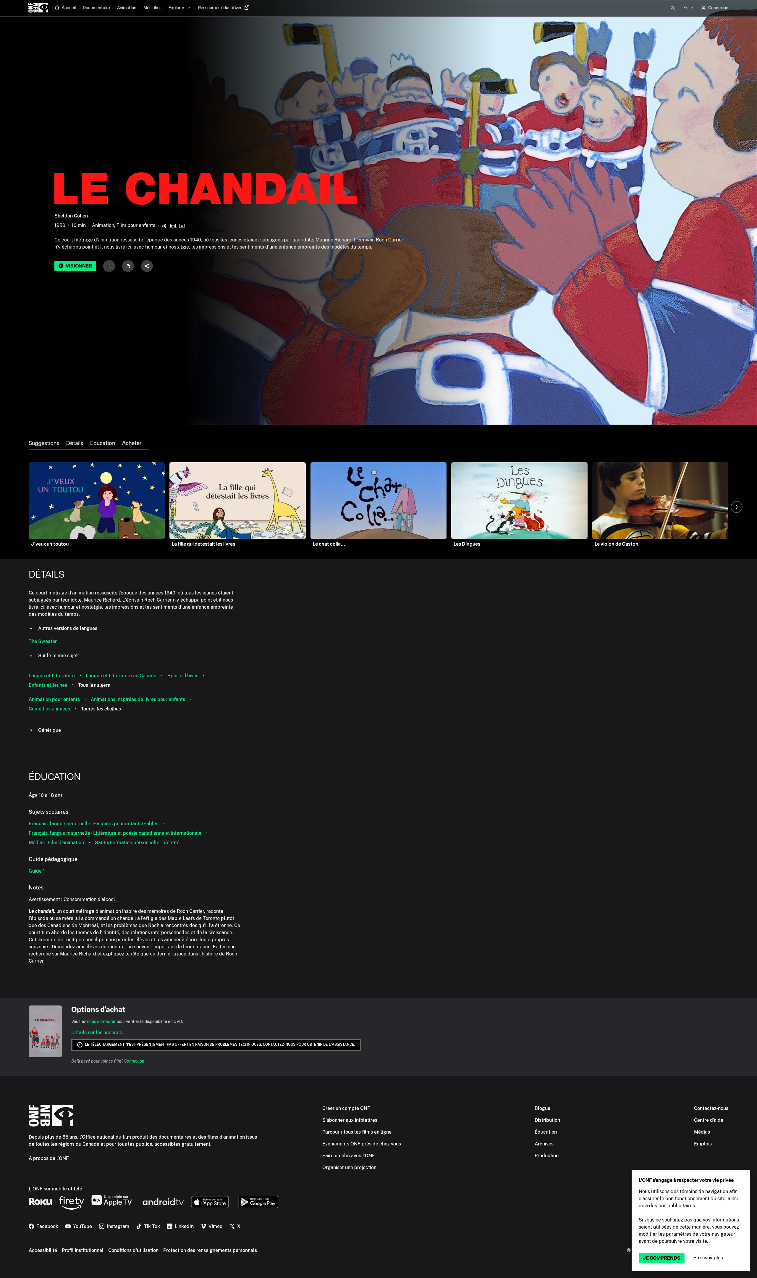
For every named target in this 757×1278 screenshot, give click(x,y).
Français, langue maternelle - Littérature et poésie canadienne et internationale (115, 833)
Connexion (134, 1061)
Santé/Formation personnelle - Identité (137, 842)
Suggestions (44, 443)
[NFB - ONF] (38, 8)
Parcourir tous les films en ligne (357, 1132)
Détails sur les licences (96, 1032)
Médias (702, 1132)
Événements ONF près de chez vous (361, 1144)
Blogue (542, 1108)
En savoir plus (708, 1258)
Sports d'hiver (182, 676)
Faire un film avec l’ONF (348, 1155)
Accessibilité (43, 1250)
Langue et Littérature (52, 676)
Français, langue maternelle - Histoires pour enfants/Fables (93, 823)
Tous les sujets (94, 685)
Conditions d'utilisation (133, 1250)
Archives (544, 1144)
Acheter (132, 443)
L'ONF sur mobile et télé (55, 1189)
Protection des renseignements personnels (210, 1250)
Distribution (547, 1120)
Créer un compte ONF (346, 1108)
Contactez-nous (279, 1044)
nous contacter (101, 1021)
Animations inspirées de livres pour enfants (138, 699)
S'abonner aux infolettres (349, 1120)
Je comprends (661, 1258)
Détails (74, 443)
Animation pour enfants (54, 699)
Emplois (703, 1144)
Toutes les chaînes (101, 709)
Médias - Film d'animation (56, 842)
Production (547, 1155)
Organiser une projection (349, 1167)
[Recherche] (672, 8)
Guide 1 (37, 871)
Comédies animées (49, 709)
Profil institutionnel (82, 1250)
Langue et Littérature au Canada (121, 676)
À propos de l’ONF (49, 1158)
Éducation (102, 443)
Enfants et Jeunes (48, 685)
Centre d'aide (708, 1120)
